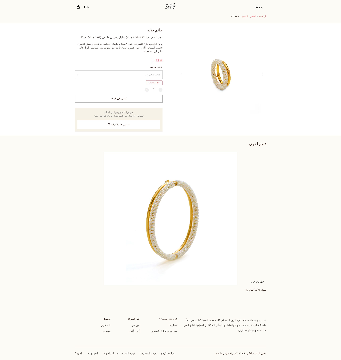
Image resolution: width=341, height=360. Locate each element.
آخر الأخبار (134, 331)
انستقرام (105, 325)
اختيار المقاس (156, 67)
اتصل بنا (173, 325)
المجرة (245, 16)
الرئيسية (262, 16)
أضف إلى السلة (118, 98)
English (79, 353)
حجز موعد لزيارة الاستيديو (164, 331)
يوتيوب (106, 331)
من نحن (135, 325)
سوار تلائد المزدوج (255, 289)
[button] (181, 74)
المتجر (253, 16)
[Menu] (78, 7)
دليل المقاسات (154, 83)
